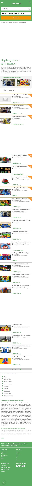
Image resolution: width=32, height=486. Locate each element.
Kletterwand (7, 391)
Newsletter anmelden (14, 444)
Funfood (6, 388)
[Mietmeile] (16, 4)
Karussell (6, 386)
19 (18, 369)
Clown (5, 376)
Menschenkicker (8, 384)
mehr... (2, 438)
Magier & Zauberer (8, 395)
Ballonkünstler (7, 379)
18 (15, 369)
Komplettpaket (7, 393)
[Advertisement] (16, 42)
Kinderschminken (8, 381)
